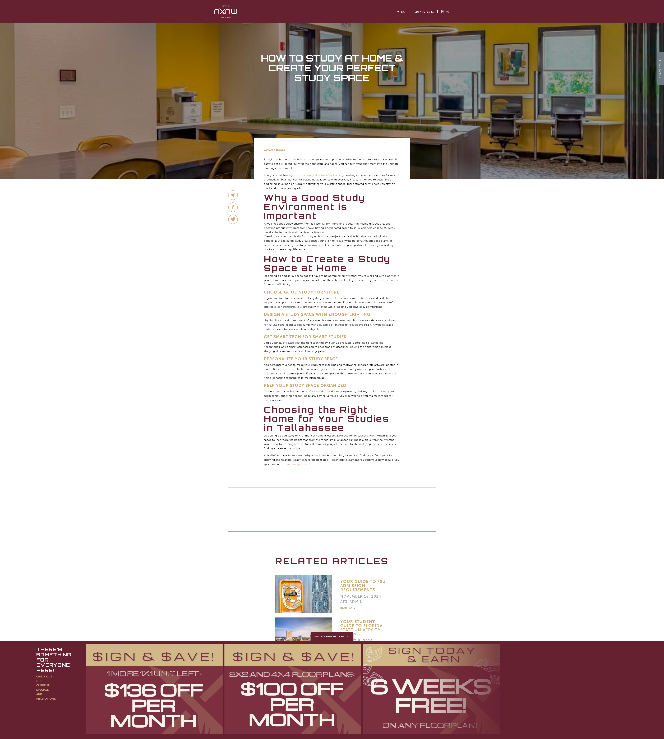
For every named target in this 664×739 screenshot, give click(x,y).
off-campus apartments (296, 464)
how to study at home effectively (318, 175)
